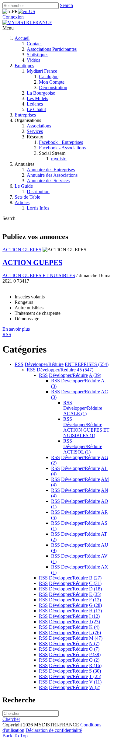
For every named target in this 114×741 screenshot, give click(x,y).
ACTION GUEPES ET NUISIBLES (38, 275)
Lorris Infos (38, 207)
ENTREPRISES (87, 364)
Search (66, 5)
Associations (39, 125)
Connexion (13, 16)
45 (85, 369)
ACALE (75, 413)
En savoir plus (16, 329)
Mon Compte (51, 82)
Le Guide (24, 186)
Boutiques (24, 65)
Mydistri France (42, 71)
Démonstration (53, 87)
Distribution (38, 191)
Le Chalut (36, 109)
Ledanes (35, 103)
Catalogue (48, 76)
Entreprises (25, 114)
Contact (34, 43)
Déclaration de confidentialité (54, 730)
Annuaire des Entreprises (51, 169)
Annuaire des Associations (52, 175)
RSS (19, 364)
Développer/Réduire (44, 364)
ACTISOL (77, 451)
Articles (22, 202)
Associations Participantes (52, 49)
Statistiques (37, 54)
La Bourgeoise (41, 93)
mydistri (59, 158)
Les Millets (37, 98)
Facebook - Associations (62, 147)
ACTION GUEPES (21, 249)
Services (35, 131)
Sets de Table (27, 197)
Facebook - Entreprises (61, 142)
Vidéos (33, 60)
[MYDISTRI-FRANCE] (27, 22)
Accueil (22, 38)
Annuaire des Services (48, 180)
